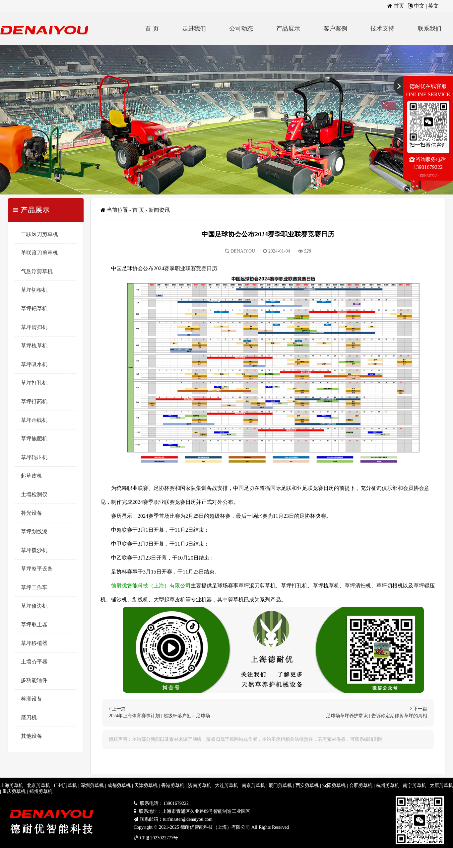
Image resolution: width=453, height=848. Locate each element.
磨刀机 (29, 717)
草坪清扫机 (34, 327)
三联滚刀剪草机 (39, 234)
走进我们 (194, 28)
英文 (433, 6)
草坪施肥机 (34, 438)
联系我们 (429, 28)
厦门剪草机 (280, 785)
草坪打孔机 (34, 383)
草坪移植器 (34, 643)
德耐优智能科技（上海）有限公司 (151, 585)
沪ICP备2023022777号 (156, 837)
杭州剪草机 (387, 785)
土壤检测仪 (34, 494)
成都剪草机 (119, 785)
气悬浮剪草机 (37, 271)
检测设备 (31, 699)
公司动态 (241, 28)
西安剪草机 (307, 785)
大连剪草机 (226, 785)
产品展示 (288, 28)
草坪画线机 (34, 420)
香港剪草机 (172, 785)
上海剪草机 (11, 785)
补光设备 (31, 513)
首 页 (152, 28)
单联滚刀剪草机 (39, 253)
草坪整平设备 (37, 569)
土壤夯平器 (34, 661)
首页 (399, 6)
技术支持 (382, 28)
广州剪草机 (65, 785)
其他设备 (31, 736)
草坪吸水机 (34, 364)
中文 (419, 6)
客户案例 (335, 28)
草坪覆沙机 (34, 550)
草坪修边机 (34, 606)
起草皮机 (31, 476)
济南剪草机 (199, 785)
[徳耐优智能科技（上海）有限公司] (46, 43)
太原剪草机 (441, 785)
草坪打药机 (34, 401)
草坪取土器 (34, 624)
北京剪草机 (38, 785)
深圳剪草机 (92, 785)
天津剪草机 (146, 785)
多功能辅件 (34, 680)
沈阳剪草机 (334, 785)
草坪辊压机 (34, 457)
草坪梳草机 (34, 345)
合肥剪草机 (360, 785)
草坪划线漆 (34, 531)
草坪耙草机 (34, 308)
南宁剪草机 (414, 785)
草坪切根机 (34, 290)
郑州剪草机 (40, 791)
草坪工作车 (34, 587)
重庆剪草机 (14, 791)
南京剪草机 (253, 785)
